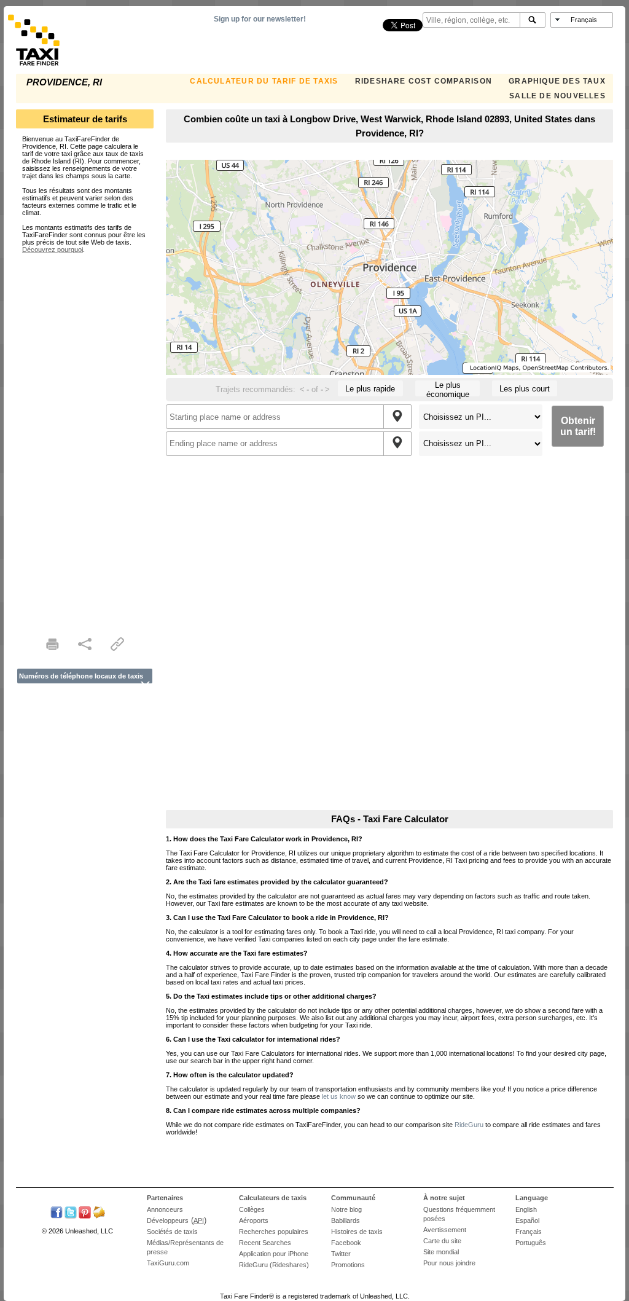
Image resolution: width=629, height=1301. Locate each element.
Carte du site (442, 1240)
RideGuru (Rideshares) (274, 1264)
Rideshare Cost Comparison (423, 81)
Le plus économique (447, 388)
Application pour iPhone (273, 1253)
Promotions (348, 1264)
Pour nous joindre (449, 1263)
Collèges (252, 1209)
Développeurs (168, 1220)
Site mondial (441, 1252)
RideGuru (469, 1124)
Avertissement (444, 1229)
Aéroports (253, 1220)
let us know (339, 1096)
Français (528, 1231)
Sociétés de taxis (172, 1231)
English (526, 1209)
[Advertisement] (85, 437)
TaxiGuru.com (168, 1263)
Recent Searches (265, 1242)
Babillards (345, 1220)
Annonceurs (165, 1209)
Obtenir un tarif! (578, 426)
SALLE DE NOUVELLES (557, 96)
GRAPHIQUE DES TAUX (557, 81)
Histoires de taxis (357, 1231)
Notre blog (346, 1209)
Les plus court (524, 388)
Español (527, 1220)
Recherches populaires (273, 1231)
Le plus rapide (370, 388)
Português (530, 1242)
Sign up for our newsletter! (260, 19)
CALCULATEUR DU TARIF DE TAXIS (264, 81)
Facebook (346, 1242)
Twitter (341, 1253)
